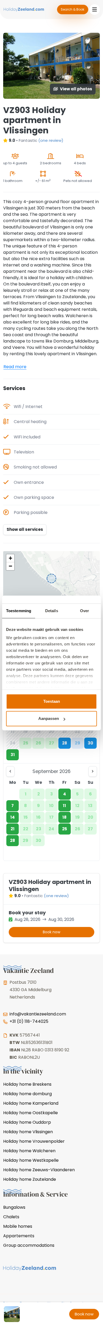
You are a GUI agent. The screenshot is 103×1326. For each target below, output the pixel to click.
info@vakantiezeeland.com (38, 1014)
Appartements (18, 1236)
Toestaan (51, 701)
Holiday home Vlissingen (28, 1132)
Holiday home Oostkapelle (30, 1113)
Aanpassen (48, 718)
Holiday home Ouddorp (27, 1122)
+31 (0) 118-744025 (29, 1021)
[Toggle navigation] (94, 9)
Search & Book (72, 9)
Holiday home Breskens (27, 1084)
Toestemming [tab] (18, 610)
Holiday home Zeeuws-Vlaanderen (39, 1170)
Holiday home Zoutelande (29, 1179)
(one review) (50, 140)
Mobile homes (17, 1226)
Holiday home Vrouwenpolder (34, 1141)
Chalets (11, 1217)
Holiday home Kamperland (30, 1103)
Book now (51, 932)
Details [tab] (51, 610)
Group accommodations (28, 1245)
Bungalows (14, 1207)
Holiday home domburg (27, 1094)
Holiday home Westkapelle (31, 1160)
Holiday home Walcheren (29, 1151)
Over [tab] (84, 610)
